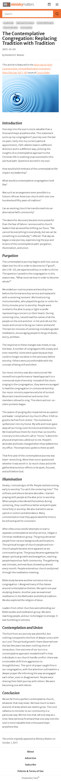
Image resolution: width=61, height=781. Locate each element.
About (30, 751)
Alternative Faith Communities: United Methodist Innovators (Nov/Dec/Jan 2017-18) (27, 68)
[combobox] (27, 13)
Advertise (30, 758)
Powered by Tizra (30, 778)
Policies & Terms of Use (31, 771)
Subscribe (30, 764)
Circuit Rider (43, 72)
